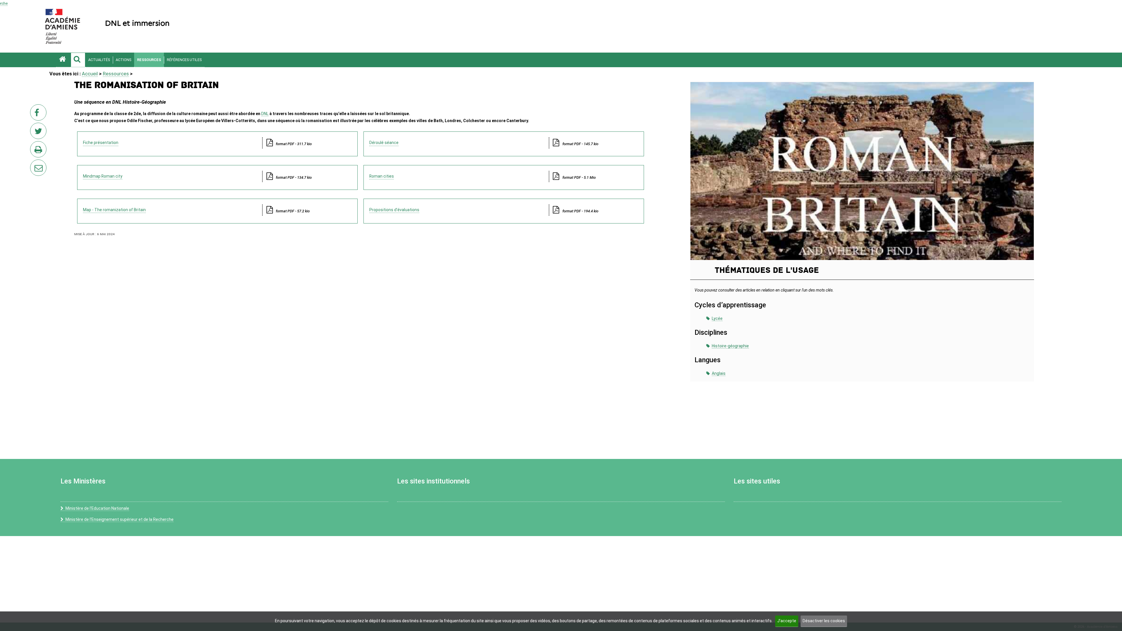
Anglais (719, 373)
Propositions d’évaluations (394, 209)
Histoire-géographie (730, 346)
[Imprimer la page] (39, 151)
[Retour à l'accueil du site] (63, 60)
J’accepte (786, 620)
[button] (78, 60)
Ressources (149, 60)
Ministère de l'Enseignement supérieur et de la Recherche (119, 519)
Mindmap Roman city (102, 176)
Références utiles (184, 60)
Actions (123, 60)
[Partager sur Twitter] (39, 132)
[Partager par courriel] (34, 164)
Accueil (90, 74)
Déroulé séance (384, 142)
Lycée (717, 318)
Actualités (99, 60)
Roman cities (381, 176)
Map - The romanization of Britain (114, 209)
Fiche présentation (100, 142)
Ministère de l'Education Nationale (97, 508)
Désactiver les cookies (824, 620)
